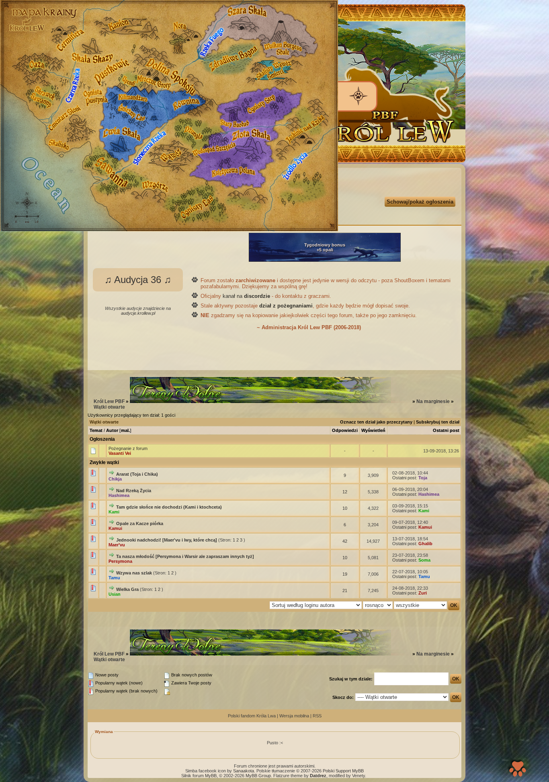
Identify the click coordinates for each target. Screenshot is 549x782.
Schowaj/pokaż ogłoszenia (420, 202)
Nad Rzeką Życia (133, 490)
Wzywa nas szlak (134, 572)
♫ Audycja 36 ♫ (137, 279)
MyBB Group (258, 775)
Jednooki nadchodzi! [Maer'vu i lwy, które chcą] (166, 540)
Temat (96, 430)
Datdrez (318, 775)
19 (344, 574)
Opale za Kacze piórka (139, 523)
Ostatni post (446, 430)
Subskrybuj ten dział (437, 422)
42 (344, 541)
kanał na (246, 296)
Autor (112, 430)
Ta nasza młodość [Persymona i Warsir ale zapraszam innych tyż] (185, 556)
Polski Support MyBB (343, 770)
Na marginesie (433, 401)
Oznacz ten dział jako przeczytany (376, 422)
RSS (317, 715)
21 (344, 590)
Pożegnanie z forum (128, 448)
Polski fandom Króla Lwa (252, 715)
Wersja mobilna (294, 715)
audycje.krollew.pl (138, 313)
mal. (125, 430)
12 (344, 491)
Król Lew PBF (109, 401)
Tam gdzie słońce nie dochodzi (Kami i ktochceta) (169, 507)
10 (344, 508)
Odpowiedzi (345, 430)
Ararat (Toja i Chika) (137, 474)
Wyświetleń (373, 430)
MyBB (211, 775)
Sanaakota (243, 770)
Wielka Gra (127, 589)
